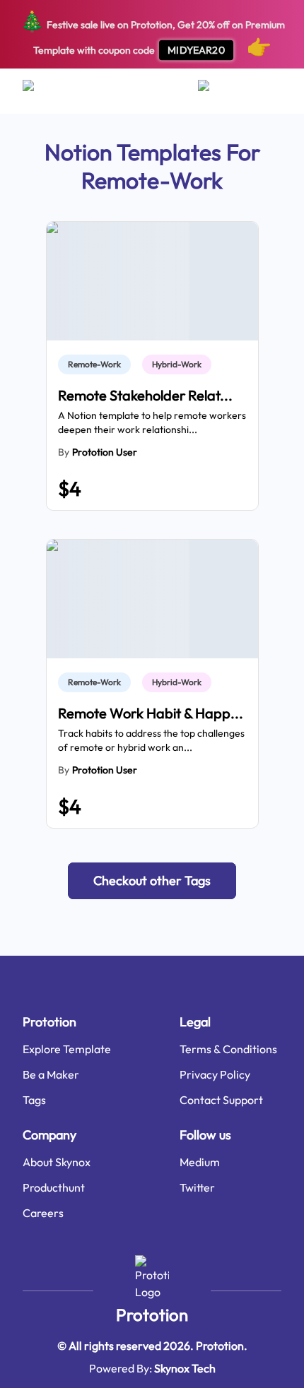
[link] (97, 364)
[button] (152, 880)
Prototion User (104, 452)
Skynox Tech (185, 1368)
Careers (43, 1213)
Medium (200, 1162)
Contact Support (221, 1100)
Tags (34, 1100)
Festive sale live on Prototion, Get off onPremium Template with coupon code (152, 33)
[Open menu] (42, 91)
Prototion (152, 1314)
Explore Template (67, 1049)
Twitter (197, 1187)
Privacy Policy (215, 1074)
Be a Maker (51, 1074)
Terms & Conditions (228, 1049)
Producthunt (54, 1187)
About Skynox (56, 1162)
